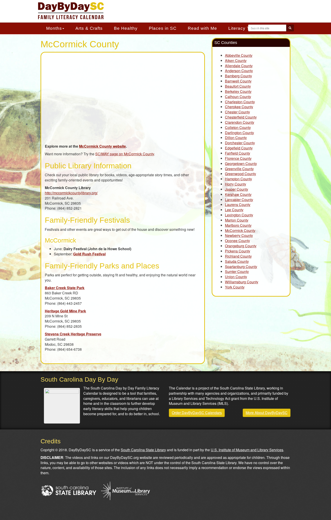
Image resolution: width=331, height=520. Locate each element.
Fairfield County (237, 153)
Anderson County (239, 70)
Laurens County (237, 204)
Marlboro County (238, 225)
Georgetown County (241, 163)
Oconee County (237, 240)
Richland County (238, 256)
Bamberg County (238, 75)
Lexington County (239, 215)
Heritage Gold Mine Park (65, 311)
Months (54, 28)
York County (235, 287)
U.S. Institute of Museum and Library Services (247, 449)
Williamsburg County (241, 281)
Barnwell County (238, 81)
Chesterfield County (241, 117)
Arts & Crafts (89, 28)
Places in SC (163, 28)
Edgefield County (239, 148)
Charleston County (240, 101)
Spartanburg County (241, 266)
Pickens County (237, 251)
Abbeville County (238, 55)
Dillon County (236, 137)
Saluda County (237, 261)
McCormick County (240, 230)
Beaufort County (238, 86)
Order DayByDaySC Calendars (197, 412)
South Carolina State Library (143, 449)
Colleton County (238, 127)
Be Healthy (126, 28)
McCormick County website (102, 146)
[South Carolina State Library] (69, 490)
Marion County (236, 220)
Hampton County (238, 178)
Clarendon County (239, 122)
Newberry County (239, 235)
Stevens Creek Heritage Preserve (73, 334)
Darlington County (239, 132)
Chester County (237, 112)
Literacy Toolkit (244, 28)
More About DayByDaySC (267, 412)
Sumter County (237, 271)
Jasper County (236, 189)
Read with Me (202, 28)
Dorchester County (240, 142)
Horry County (235, 184)
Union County (236, 276)
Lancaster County (239, 199)
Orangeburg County (240, 245)
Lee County (234, 209)
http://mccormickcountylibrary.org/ (71, 192)
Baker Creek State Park (64, 287)
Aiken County (236, 60)
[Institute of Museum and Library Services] (125, 490)
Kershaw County (238, 194)
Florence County (238, 158)
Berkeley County (238, 91)
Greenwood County (240, 173)
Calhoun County (238, 96)
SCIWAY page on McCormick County (124, 153)
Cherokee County (239, 106)
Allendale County (239, 65)
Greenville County (239, 168)
